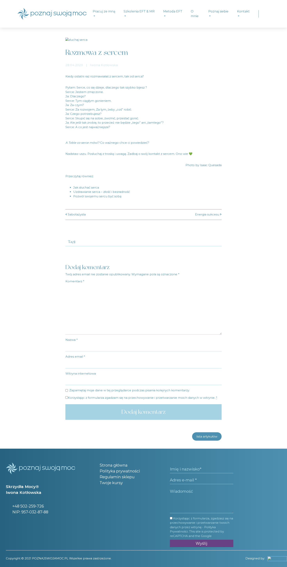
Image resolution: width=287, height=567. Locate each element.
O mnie (195, 14)
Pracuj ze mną (104, 11)
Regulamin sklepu (117, 477)
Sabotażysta (76, 214)
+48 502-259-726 (27, 506)
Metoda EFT (172, 11)
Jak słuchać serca (86, 187)
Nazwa (71, 340)
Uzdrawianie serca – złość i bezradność (101, 192)
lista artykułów (206, 436)
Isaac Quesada (211, 165)
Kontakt (243, 11)
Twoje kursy (111, 482)
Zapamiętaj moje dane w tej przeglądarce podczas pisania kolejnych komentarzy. (129, 390)
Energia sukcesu (207, 214)
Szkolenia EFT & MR (139, 11)
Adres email (75, 356)
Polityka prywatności (120, 471)
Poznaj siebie (218, 11)
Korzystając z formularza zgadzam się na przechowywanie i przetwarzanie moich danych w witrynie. (142, 398)
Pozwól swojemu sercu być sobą (97, 196)
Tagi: (72, 241)
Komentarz (74, 281)
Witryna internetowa (80, 373)
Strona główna (113, 465)
